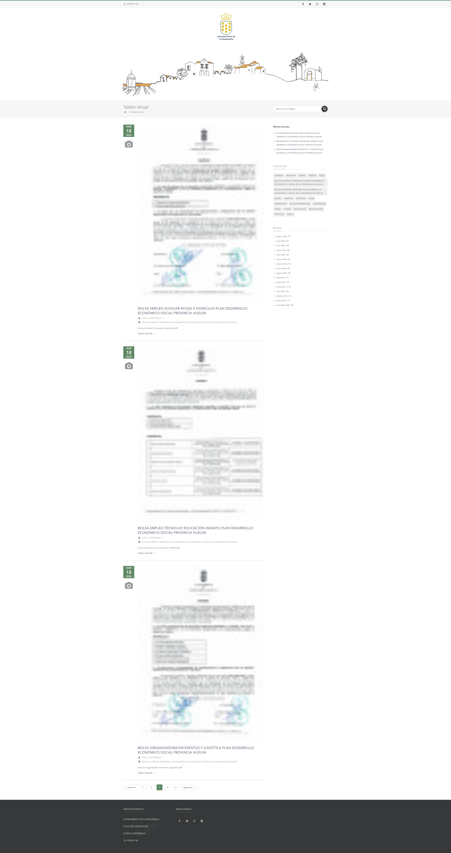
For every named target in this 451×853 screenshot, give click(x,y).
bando (302, 175)
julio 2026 (280, 241)
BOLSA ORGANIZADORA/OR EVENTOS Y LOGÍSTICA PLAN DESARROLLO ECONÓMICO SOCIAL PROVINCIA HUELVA (196, 750)
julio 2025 (280, 277)
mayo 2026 (281, 250)
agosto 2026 (281, 236)
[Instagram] (324, 4)
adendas (278, 175)
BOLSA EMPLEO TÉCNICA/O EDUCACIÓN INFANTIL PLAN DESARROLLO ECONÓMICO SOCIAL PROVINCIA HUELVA (195, 530)
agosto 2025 (281, 273)
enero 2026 (281, 268)
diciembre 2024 (283, 305)
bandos (312, 175)
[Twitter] (310, 4)
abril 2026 (280, 254)
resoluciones (316, 209)
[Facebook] (303, 4)
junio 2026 (280, 245)
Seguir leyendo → (146, 333)
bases (322, 175)
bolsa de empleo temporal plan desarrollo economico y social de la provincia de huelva (189, 322)
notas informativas (300, 203)
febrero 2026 (281, 264)
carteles (288, 198)
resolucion (300, 209)
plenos (287, 209)
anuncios (291, 175)
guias (311, 198)
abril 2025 (280, 291)
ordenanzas (319, 203)
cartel (277, 198)
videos (290, 214)
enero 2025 (281, 300)
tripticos (279, 214)
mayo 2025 (281, 287)
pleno (277, 209)
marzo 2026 (281, 259)
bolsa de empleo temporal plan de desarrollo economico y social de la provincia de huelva (299, 182)
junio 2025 (280, 282)
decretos (301, 198)
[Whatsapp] (317, 4)
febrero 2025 (281, 296)
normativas (280, 203)
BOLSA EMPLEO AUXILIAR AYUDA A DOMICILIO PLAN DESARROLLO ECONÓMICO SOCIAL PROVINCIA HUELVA (193, 310)
